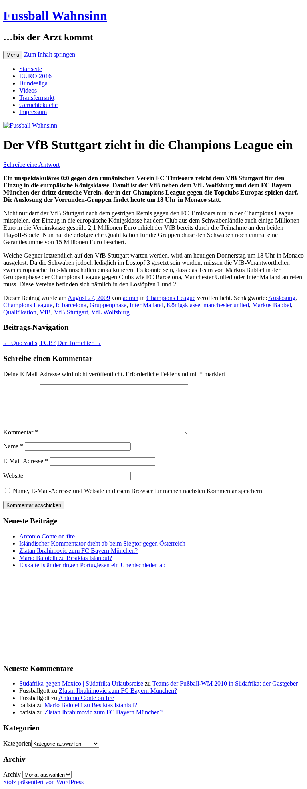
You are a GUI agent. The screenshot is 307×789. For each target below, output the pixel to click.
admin (130, 297)
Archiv (12, 774)
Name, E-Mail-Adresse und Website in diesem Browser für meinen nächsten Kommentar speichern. (138, 490)
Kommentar (20, 432)
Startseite (30, 68)
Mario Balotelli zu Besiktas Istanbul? (65, 557)
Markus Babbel (271, 305)
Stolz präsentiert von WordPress (43, 782)
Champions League (170, 297)
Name (13, 446)
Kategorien (17, 743)
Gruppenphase (108, 305)
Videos (28, 90)
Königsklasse (183, 305)
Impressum (33, 111)
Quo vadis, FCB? (29, 342)
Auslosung (281, 297)
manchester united (226, 305)
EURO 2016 (35, 76)
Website (13, 475)
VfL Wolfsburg (110, 312)
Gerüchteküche (38, 104)
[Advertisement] (43, 615)
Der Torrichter (79, 342)
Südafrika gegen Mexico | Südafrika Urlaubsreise (81, 683)
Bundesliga (33, 83)
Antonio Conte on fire (47, 536)
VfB (45, 312)
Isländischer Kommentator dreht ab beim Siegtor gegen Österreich (102, 543)
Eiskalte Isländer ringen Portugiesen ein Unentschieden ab (92, 565)
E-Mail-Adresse (25, 461)
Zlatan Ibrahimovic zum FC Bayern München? (78, 550)
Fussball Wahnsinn (55, 15)
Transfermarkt (36, 97)
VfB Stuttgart (71, 312)
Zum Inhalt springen (49, 54)
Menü (12, 55)
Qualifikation (19, 312)
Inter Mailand (146, 305)
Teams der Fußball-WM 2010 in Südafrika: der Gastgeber (225, 683)
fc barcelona (71, 305)
